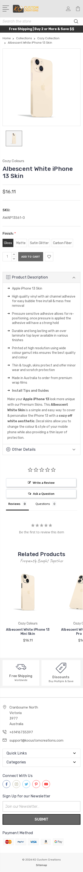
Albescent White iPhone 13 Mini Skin (28, 632)
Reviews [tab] (14, 504)
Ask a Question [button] (43, 494)
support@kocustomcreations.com (36, 740)
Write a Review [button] (44, 483)
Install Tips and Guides (30, 391)
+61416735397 (21, 732)
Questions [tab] (43, 504)
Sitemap (41, 865)
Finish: (9, 233)
